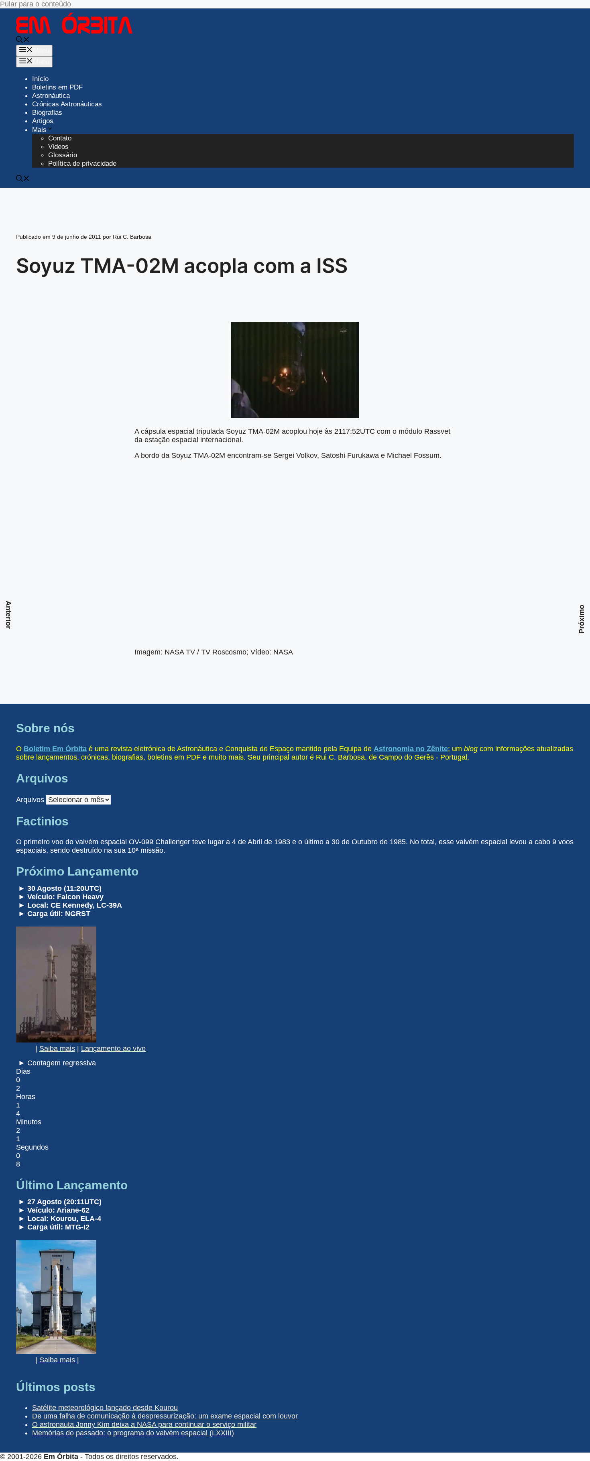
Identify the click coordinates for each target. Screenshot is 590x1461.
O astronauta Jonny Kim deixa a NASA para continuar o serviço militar (144, 1424)
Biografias (47, 112)
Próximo (582, 619)
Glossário (62, 155)
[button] (23, 41)
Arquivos (30, 800)
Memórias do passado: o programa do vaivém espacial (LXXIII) (133, 1433)
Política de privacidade (82, 163)
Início (40, 79)
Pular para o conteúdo (35, 4)
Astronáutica (51, 96)
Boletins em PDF (57, 87)
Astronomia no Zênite (411, 749)
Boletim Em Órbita (55, 749)
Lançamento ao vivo (113, 1048)
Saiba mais (57, 1048)
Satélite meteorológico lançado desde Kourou (105, 1408)
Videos (58, 146)
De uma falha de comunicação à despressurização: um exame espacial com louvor (165, 1416)
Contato (59, 138)
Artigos (42, 121)
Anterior (8, 615)
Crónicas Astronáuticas (67, 104)
